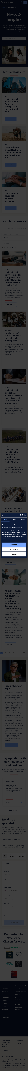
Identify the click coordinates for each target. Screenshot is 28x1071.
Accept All (14, 544)
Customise (13, 549)
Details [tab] (14, 519)
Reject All (14, 554)
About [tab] (23, 519)
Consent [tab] (5, 519)
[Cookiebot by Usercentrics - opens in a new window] (20, 515)
